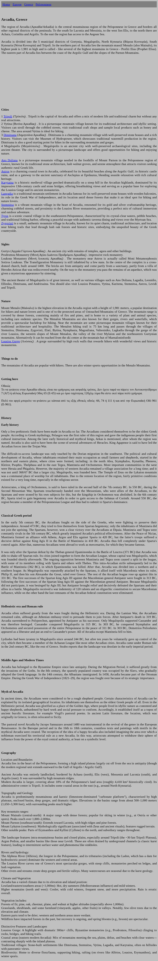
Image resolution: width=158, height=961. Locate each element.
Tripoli (8, 116)
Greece (28, 4)
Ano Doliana (9, 160)
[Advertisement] (79, 83)
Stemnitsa (7, 204)
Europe (17, 4)
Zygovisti (7, 223)
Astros (5, 171)
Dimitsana (10, 135)
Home (6, 4)
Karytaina (7, 182)
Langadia (7, 193)
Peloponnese (43, 4)
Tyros (4, 216)
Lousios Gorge (10, 341)
